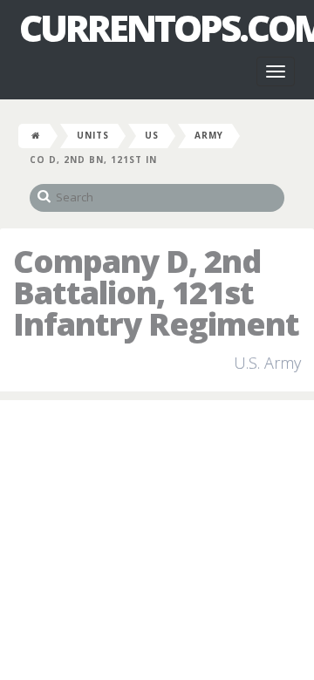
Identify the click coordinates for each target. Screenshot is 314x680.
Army (209, 135)
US (152, 135)
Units (93, 135)
